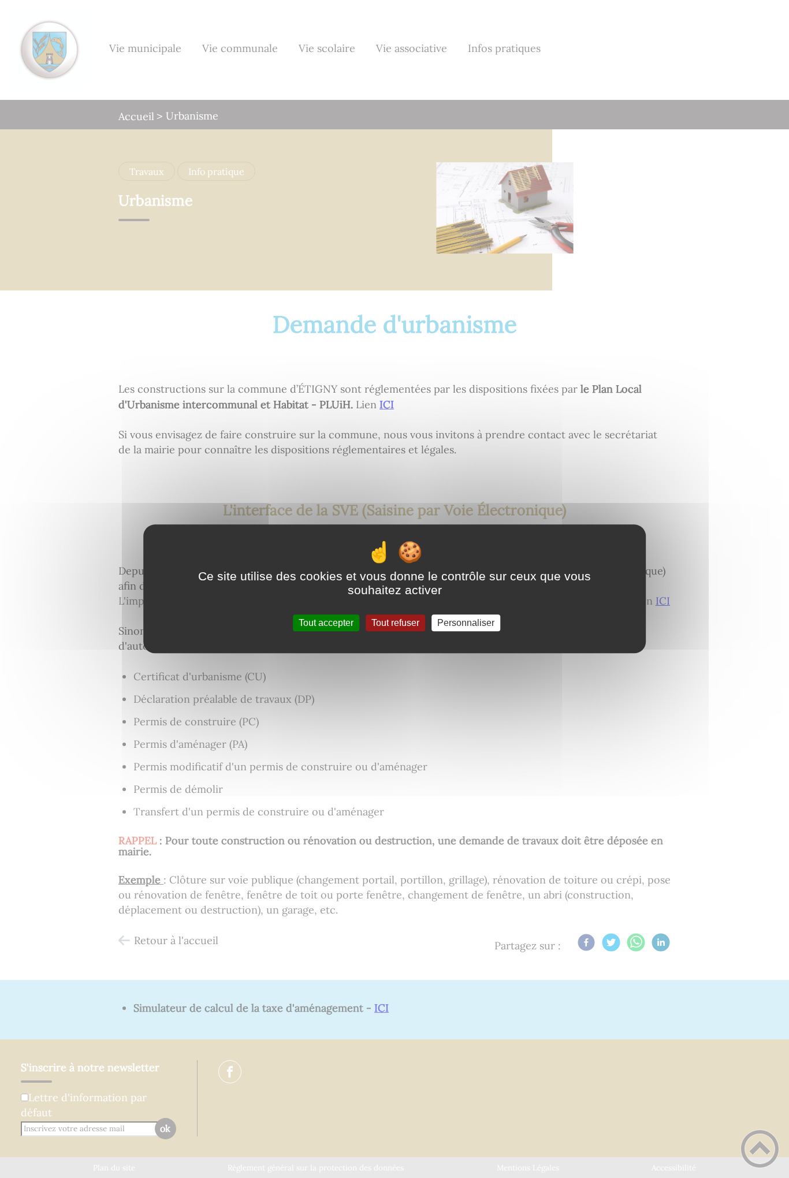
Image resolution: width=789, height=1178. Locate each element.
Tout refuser (395, 623)
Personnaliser (465, 623)
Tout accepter (326, 623)
